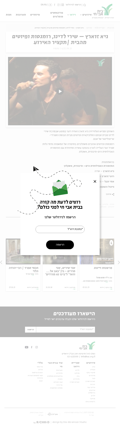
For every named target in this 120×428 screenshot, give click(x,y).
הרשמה (60, 244)
